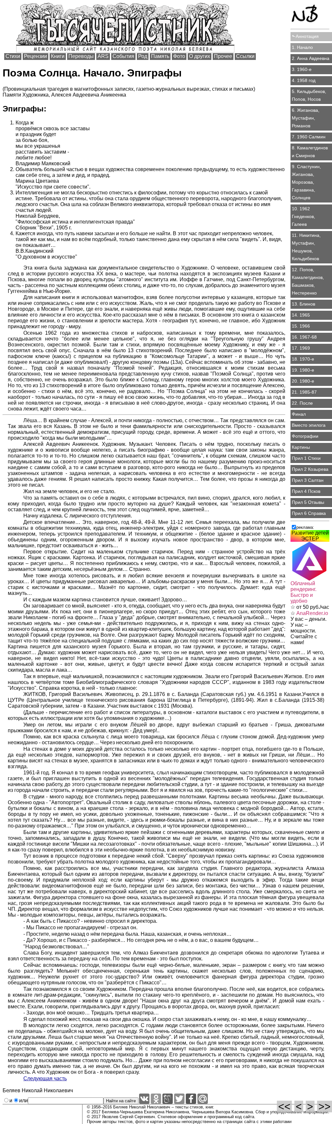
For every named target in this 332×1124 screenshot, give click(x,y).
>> (324, 1106)
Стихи (13, 56)
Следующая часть (45, 1078)
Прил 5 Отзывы (308, 502)
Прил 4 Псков (306, 491)
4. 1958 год (303, 80)
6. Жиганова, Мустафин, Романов (305, 118)
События (123, 56)
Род (142, 56)
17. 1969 (301, 348)
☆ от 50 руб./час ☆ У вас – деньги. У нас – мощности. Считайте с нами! (309, 613)
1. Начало (302, 47)
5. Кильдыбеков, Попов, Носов (309, 95)
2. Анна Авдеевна (310, 58)
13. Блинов (303, 304)
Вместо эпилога (309, 425)
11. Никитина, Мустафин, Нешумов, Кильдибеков (306, 247)
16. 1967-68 (304, 337)
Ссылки (245, 56)
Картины (301, 447)
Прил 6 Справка (309, 513)
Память (160, 56)
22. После (302, 403)
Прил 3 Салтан (308, 480)
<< (284, 1106)
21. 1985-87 (304, 392)
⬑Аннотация (305, 36)
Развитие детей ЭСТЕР (310, 535)
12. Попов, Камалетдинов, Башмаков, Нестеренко (308, 281)
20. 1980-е (303, 381)
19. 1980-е (303, 370)
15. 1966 (301, 326)
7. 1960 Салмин (309, 136)
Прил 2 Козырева (310, 469)
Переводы (81, 56)
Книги (58, 56)
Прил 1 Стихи (306, 458)
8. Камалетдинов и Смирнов (310, 151)
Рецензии (35, 56)
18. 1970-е (303, 359)
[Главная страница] (309, 14)
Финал (299, 414)
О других (199, 56)
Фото (179, 56)
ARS (103, 56)
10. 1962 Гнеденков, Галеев (303, 216)
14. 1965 (301, 315)
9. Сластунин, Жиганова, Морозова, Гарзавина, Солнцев (306, 182)
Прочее (223, 56)
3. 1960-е (302, 69)
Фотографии (305, 436)
